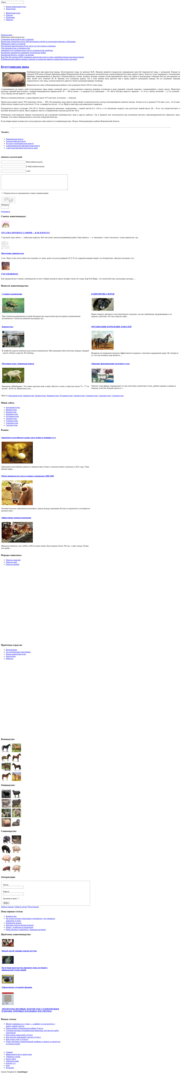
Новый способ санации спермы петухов (19, 951)
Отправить (5, 211)
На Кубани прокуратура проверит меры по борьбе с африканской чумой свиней (25, 969)
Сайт (28, 171)
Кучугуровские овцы (15, 66)
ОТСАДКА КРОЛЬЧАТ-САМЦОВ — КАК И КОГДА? (25, 233)
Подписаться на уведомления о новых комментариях (26, 193)
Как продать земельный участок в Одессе (23, 1037)
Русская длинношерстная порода (20, 143)
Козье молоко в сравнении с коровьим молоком (26, 930)
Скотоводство (117, 396)
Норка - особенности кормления (19, 927)
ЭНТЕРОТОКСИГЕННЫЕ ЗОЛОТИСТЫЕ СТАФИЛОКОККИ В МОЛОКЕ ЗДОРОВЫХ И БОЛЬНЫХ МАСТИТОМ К (30, 1010)
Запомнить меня (10, 899)
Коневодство (7, 327)
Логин (5, 885)
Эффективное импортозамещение (16, 518)
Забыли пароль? (7, 907)
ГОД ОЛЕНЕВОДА (9, 274)
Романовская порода (14, 139)
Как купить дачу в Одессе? (17, 1039)
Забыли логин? (21, 907)
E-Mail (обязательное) (35, 166)
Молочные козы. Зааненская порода (18, 364)
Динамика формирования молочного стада (110, 364)
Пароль (6, 891)
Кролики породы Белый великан (20, 925)
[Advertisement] (90, 28)
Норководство (53, 396)
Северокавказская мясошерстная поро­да (23, 146)
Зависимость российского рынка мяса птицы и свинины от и (28, 438)
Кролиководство (15, 396)
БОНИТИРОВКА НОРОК (103, 294)
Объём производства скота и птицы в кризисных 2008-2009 (27, 476)
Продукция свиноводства (12, 253)
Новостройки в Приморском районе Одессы (24, 1028)
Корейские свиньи (13, 923)
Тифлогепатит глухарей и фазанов (17, 987)
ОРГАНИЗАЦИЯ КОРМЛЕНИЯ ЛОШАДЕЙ (111, 327)
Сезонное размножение (12, 294)
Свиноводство (105, 396)
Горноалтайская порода (16, 141)
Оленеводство (92, 396)
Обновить (5, 205)
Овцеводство (79, 396)
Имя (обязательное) (34, 162)
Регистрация (33, 907)
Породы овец (6, 35)
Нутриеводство (66, 396)
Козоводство (40, 396)
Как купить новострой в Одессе (19, 1035)
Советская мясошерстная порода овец (22, 148)
